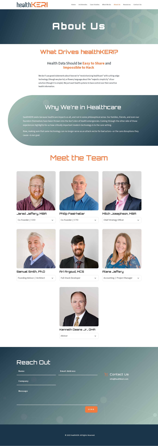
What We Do (106, 5)
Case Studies (94, 5)
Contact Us (137, 5)
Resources (127, 5)
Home (73, 5)
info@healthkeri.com (119, 379)
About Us (117, 5)
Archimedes (83, 5)
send (91, 409)
